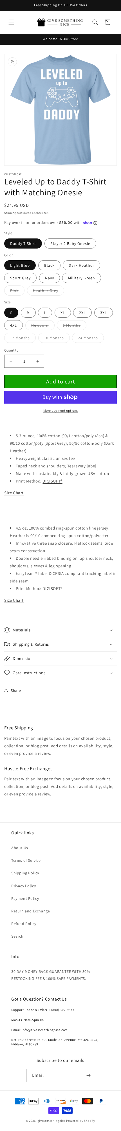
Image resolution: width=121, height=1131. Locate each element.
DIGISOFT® (52, 481)
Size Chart (14, 492)
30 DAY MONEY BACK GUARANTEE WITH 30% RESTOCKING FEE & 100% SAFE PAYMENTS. (50, 975)
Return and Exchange (30, 911)
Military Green (81, 277)
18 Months (57, 339)
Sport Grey (20, 277)
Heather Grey (48, 292)
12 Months (23, 339)
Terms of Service (26, 860)
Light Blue (20, 265)
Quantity (11, 350)
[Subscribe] (88, 1075)
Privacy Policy (23, 885)
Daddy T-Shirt (23, 243)
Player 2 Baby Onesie (70, 243)
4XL (13, 325)
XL (62, 312)
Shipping (10, 213)
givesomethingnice (51, 1121)
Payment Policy (25, 898)
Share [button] (16, 690)
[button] (11, 22)
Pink (17, 292)
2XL (82, 312)
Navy (49, 277)
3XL (103, 312)
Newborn (43, 326)
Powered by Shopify (80, 1121)
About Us (19, 847)
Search (17, 936)
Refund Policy (23, 923)
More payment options (60, 410)
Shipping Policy (25, 872)
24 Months (91, 339)
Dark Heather (81, 265)
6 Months (74, 326)
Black (49, 265)
